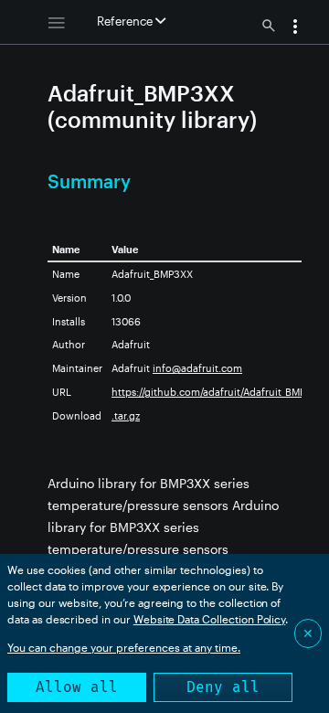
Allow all (77, 687)
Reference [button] (126, 21)
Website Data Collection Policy (209, 618)
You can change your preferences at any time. (123, 647)
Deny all (223, 687)
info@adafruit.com (197, 368)
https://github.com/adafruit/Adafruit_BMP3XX (217, 392)
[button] (295, 28)
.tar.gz (125, 415)
